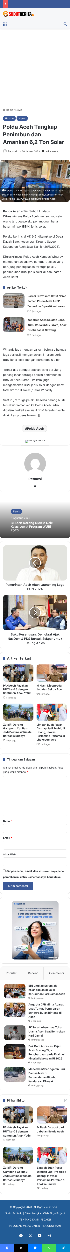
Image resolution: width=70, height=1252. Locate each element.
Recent (33, 973)
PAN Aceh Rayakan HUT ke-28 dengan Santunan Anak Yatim (17, 689)
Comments (56, 973)
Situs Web (9, 854)
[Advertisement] (35, 69)
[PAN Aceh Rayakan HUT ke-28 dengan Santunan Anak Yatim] (18, 673)
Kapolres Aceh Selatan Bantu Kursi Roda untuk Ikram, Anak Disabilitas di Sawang (46, 325)
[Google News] (35, 442)
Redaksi (12, 151)
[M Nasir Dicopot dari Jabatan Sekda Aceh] (52, 673)
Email (7, 837)
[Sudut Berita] (18, 14)
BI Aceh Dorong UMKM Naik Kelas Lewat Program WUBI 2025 (32, 526)
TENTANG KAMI (28, 1219)
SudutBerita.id (13, 1213)
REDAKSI (45, 1219)
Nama (7, 821)
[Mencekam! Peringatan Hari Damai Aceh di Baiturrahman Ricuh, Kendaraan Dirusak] (14, 1074)
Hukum (9, 118)
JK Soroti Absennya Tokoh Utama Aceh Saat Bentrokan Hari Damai (46, 1031)
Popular (11, 973)
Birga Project (57, 1213)
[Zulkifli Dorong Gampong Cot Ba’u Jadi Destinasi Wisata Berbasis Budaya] (18, 712)
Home (9, 109)
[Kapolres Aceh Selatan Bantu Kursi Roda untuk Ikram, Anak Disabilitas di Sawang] (13, 324)
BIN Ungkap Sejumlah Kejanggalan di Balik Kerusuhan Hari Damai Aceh (46, 989)
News (18, 109)
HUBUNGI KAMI (51, 1225)
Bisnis (16, 511)
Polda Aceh (35, 428)
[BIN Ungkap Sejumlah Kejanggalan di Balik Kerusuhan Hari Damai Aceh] (14, 991)
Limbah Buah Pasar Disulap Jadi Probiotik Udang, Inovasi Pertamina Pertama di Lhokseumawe (51, 732)
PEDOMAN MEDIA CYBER (24, 1225)
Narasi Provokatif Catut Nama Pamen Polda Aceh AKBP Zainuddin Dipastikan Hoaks (46, 301)
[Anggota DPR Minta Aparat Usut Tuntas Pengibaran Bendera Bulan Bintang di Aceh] (14, 1010)
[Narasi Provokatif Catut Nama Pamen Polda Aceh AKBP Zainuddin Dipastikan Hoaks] (13, 300)
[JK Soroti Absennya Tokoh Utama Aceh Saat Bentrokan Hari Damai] (14, 1032)
